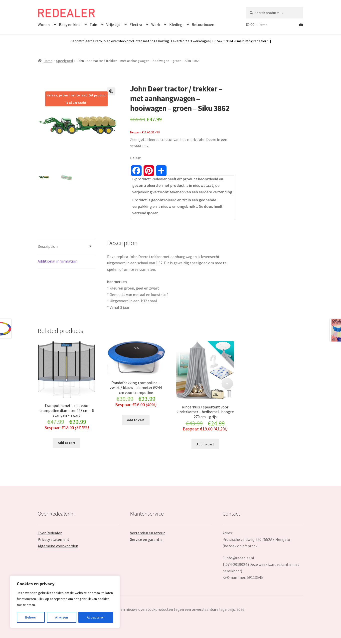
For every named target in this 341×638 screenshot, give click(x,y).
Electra (136, 24)
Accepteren (96, 617)
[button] (111, 91)
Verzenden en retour (147, 532)
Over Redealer (50, 532)
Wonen (44, 24)
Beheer (30, 617)
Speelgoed (64, 60)
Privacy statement (53, 539)
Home (48, 60)
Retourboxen (203, 24)
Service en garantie (146, 539)
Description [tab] (48, 246)
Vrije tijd (113, 24)
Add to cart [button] (66, 442)
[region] (65, 602)
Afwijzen (61, 617)
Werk (155, 24)
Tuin (93, 24)
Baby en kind (69, 24)
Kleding (175, 24)
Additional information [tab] (57, 261)
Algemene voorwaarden (58, 545)
